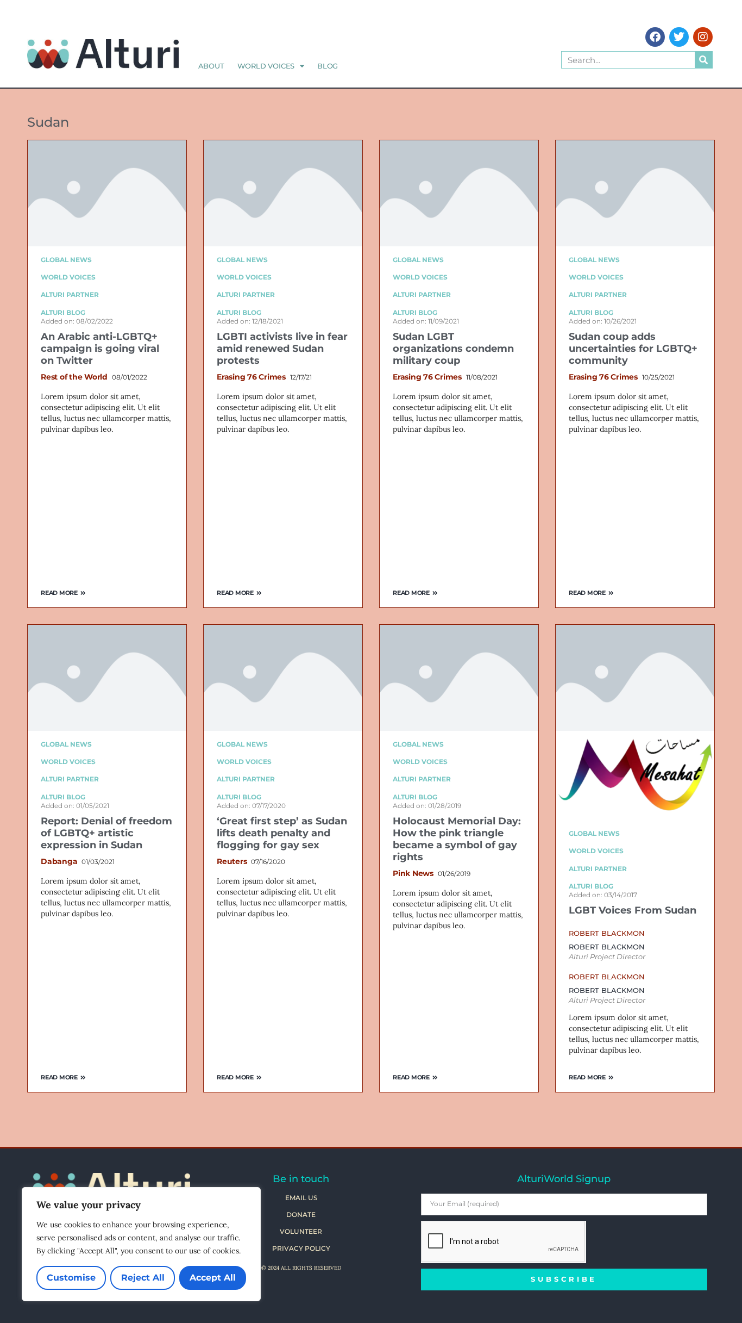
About (211, 65)
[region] (141, 1244)
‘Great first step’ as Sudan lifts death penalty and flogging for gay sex (282, 833)
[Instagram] (703, 37)
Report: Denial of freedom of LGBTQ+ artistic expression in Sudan (106, 833)
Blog (327, 65)
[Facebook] (655, 37)
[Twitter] (679, 37)
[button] (607, 933)
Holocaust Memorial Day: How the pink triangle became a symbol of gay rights (457, 839)
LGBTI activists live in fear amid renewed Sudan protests (282, 349)
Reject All (143, 1277)
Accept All (213, 1277)
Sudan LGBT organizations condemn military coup (453, 349)
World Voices (266, 65)
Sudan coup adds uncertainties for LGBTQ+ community (633, 349)
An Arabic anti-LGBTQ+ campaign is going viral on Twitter (100, 349)
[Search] (703, 60)
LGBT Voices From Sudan (632, 910)
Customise (71, 1277)
